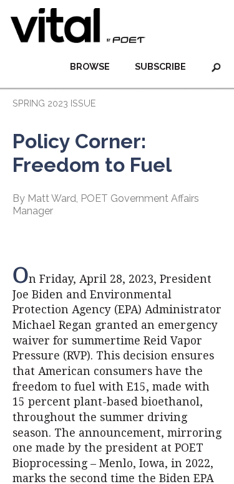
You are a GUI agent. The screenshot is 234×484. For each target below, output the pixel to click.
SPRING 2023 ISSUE (53, 103)
